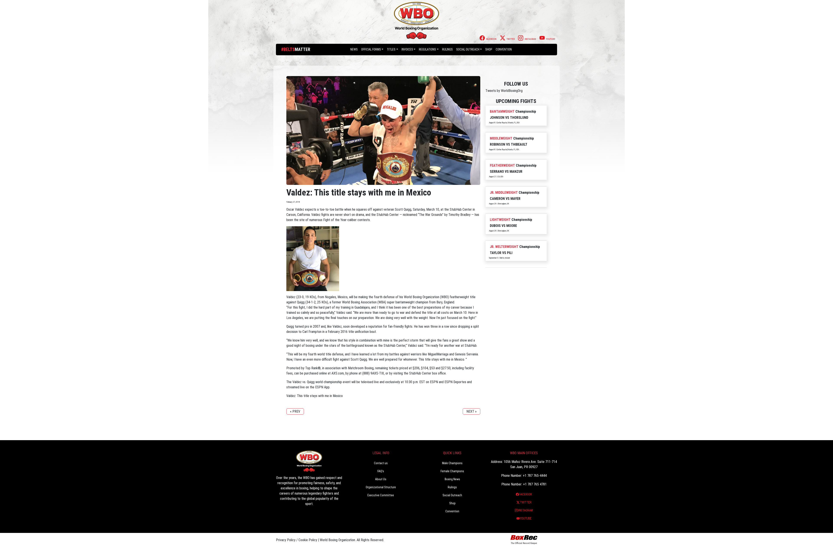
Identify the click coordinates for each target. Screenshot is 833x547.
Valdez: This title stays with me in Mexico (314, 396)
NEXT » (471, 411)
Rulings (447, 49)
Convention (452, 511)
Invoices (407, 49)
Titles (391, 49)
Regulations (427, 49)
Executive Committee (380, 495)
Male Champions (452, 463)
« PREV (295, 411)
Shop (488, 49)
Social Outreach (467, 49)
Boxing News (452, 479)
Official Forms (371, 49)
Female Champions (452, 471)
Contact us (381, 463)
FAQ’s (380, 471)
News (354, 49)
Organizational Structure (381, 487)
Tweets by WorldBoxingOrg (504, 91)
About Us (380, 479)
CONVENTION (504, 49)
